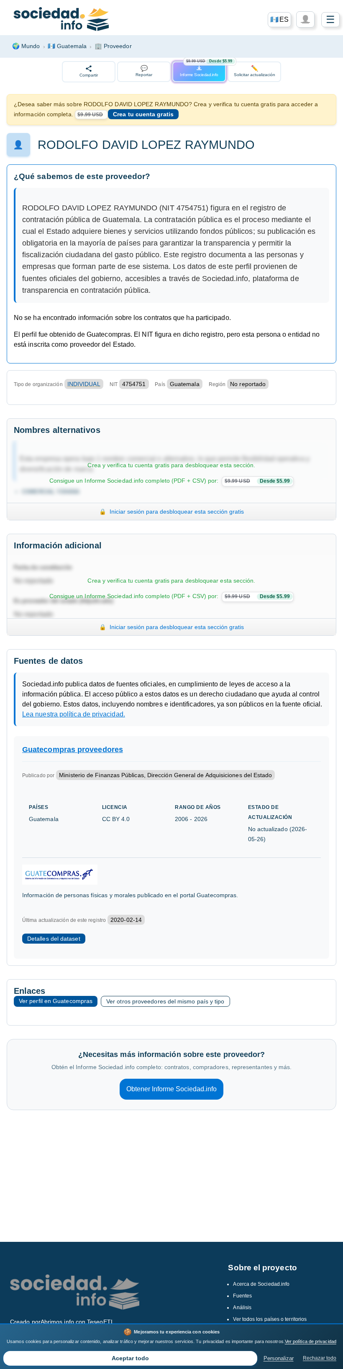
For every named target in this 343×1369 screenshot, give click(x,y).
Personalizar (279, 1358)
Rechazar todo (319, 1358)
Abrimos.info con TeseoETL (77, 1321)
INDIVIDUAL (83, 384)
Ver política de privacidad (310, 1341)
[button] (279, 19)
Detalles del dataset (53, 938)
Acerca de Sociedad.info (261, 1284)
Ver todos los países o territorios (270, 1319)
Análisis (242, 1307)
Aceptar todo (130, 1358)
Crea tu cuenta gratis (143, 114)
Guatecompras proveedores (72, 749)
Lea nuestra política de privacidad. (73, 714)
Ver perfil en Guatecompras (55, 1001)
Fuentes (242, 1296)
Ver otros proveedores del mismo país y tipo (165, 1001)
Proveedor (113, 46)
